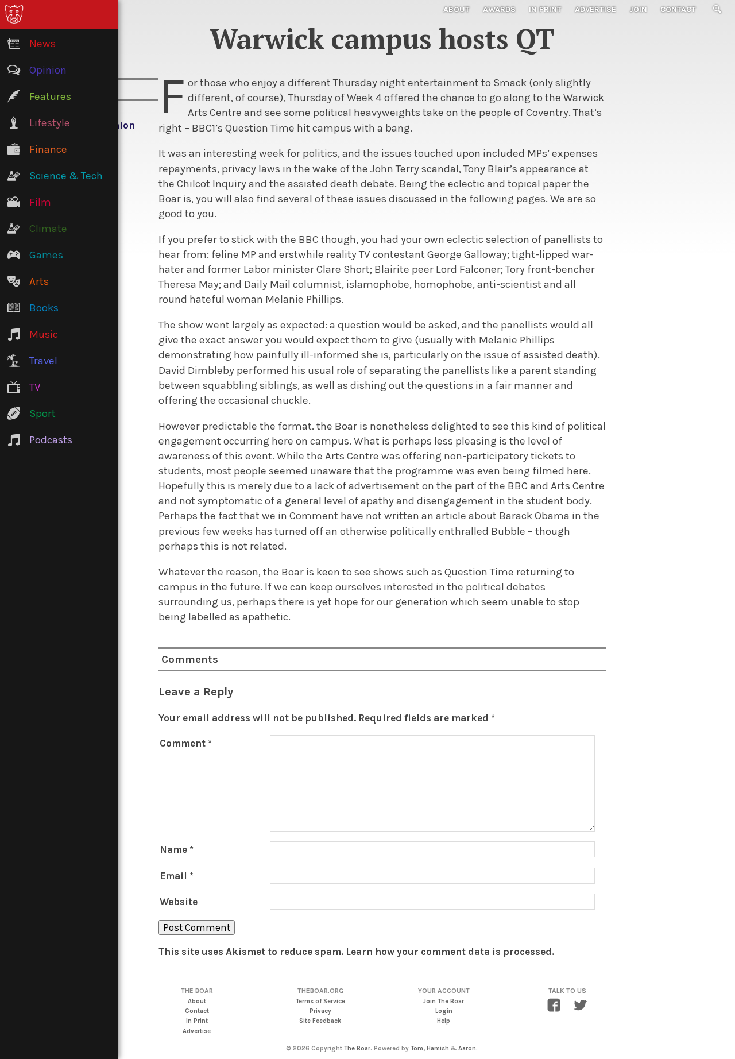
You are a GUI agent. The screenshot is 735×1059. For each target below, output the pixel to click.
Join (638, 9)
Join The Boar (443, 1001)
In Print (545, 9)
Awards (499, 9)
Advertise (595, 9)
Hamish (438, 1048)
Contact (678, 9)
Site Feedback (320, 1021)
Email (177, 876)
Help (443, 1021)
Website (179, 901)
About (456, 9)
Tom (417, 1048)
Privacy (320, 1011)
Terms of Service (320, 1001)
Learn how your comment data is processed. (450, 951)
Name (177, 849)
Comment (186, 743)
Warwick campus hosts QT (382, 38)
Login (443, 1011)
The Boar (357, 1048)
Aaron (467, 1048)
